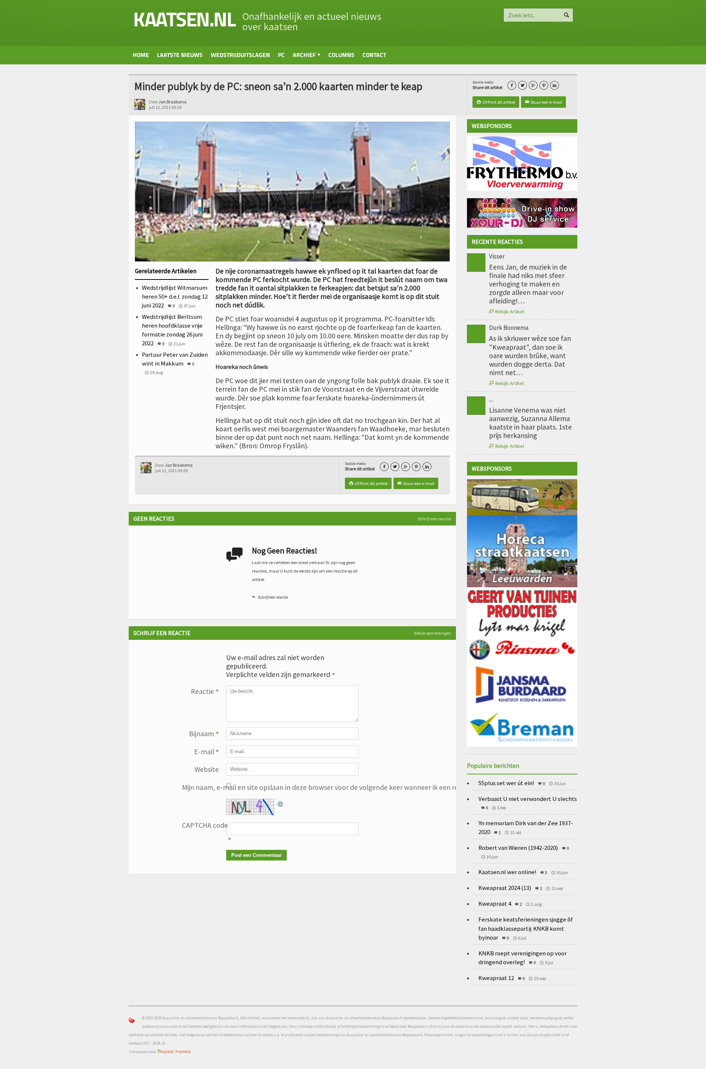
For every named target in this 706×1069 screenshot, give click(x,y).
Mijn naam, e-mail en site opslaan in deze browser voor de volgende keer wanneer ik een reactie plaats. (200, 787)
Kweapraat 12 (496, 978)
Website (207, 769)
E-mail (206, 751)
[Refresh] (281, 803)
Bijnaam (204, 733)
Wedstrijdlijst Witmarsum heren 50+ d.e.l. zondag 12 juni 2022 (175, 296)
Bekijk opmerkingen (432, 633)
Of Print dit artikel (496, 102)
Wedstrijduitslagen (240, 54)
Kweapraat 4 (494, 903)
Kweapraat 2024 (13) (504, 888)
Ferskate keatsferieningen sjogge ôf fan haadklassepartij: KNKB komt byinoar (525, 928)
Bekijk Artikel (506, 311)
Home (141, 54)
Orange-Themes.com (174, 1052)
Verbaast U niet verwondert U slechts (527, 799)
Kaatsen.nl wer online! (507, 872)
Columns (341, 54)
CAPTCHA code (200, 825)
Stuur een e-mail (543, 102)
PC (281, 54)
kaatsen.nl (184, 19)
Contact (374, 54)
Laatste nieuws (180, 54)
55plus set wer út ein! (506, 783)
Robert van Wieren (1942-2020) (518, 848)
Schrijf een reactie (434, 518)
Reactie (205, 691)
